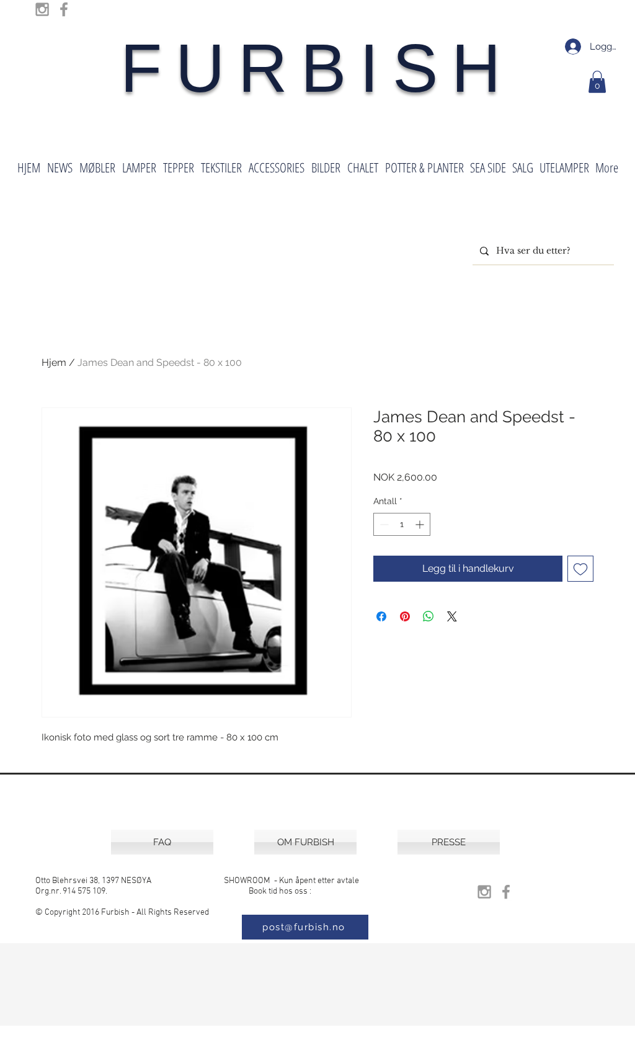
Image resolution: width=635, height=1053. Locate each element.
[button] (597, 82)
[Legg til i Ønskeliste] (580, 569)
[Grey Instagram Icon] (42, 9)
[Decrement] (383, 524)
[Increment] (421, 524)
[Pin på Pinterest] (404, 616)
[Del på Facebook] (381, 616)
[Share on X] (452, 616)
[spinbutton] (402, 524)
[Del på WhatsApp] (428, 616)
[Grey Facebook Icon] (64, 9)
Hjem (54, 362)
